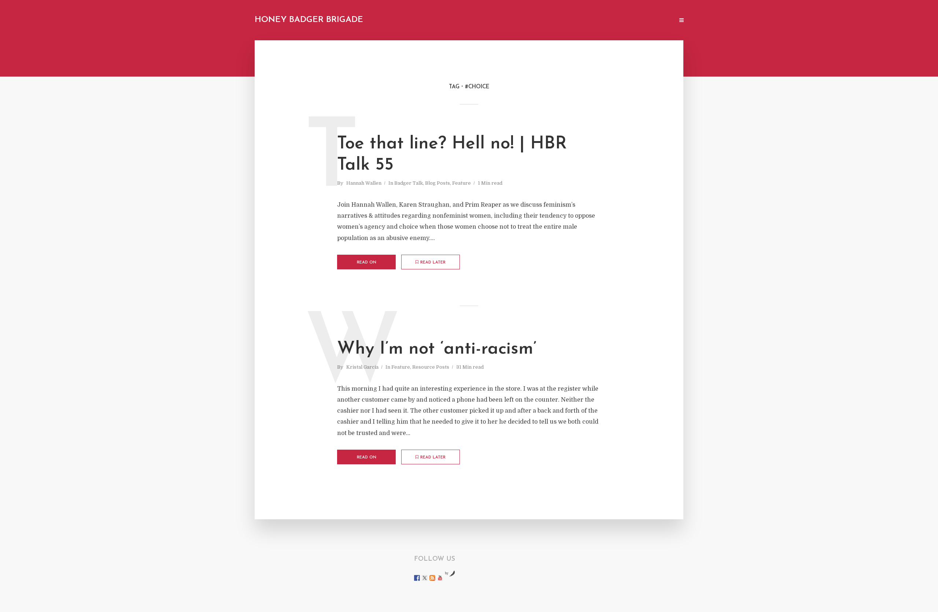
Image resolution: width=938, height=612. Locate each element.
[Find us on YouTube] (440, 578)
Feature (461, 183)
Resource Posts (430, 367)
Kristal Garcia (362, 367)
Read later (433, 263)
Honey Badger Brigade (309, 20)
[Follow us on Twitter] (425, 578)
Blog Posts (437, 183)
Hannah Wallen (363, 183)
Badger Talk (408, 183)
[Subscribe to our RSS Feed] (432, 578)
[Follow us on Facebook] (417, 578)
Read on (366, 263)
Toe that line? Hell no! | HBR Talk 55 (452, 154)
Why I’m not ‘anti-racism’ (436, 349)
